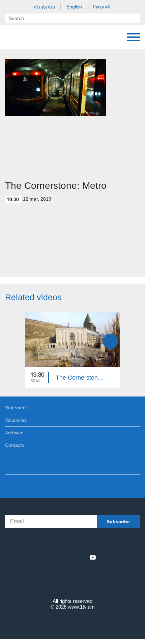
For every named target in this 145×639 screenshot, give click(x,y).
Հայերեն (44, 7)
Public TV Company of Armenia (39, 37)
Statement (16, 407)
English (74, 6)
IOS (54, 542)
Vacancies (16, 420)
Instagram (82, 557)
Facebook (49, 557)
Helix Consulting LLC (73, 622)
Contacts (14, 445)
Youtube (93, 557)
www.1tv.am (81, 607)
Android (92, 542)
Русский (101, 7)
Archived (14, 432)
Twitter (59, 557)
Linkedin (70, 557)
